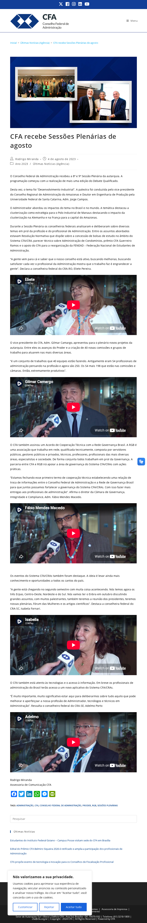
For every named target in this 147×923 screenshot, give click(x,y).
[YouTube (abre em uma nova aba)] (86, 4)
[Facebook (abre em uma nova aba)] (68, 4)
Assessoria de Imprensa (114, 909)
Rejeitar (49, 907)
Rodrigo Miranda (27, 159)
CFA (36, 805)
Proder (86, 805)
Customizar (25, 907)
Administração (24, 805)
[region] (50, 892)
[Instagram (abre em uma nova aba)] (74, 4)
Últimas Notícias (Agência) (51, 164)
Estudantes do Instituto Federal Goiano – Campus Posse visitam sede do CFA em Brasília (60, 840)
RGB (94, 805)
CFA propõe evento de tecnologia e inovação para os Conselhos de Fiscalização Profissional (62, 862)
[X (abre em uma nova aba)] (61, 4)
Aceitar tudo (74, 907)
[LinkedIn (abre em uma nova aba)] (80, 4)
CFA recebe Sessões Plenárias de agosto (75, 42)
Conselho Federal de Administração (60, 805)
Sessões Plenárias (107, 805)
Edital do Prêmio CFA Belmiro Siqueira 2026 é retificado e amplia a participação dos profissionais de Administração (66, 851)
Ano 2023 (21, 164)
